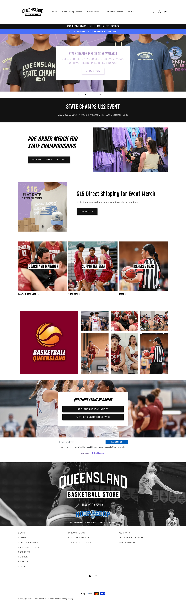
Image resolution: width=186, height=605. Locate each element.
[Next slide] (100, 95)
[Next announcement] (167, 31)
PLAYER (22, 537)
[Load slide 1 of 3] (85, 95)
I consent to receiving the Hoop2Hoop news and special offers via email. (94, 447)
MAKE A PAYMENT (127, 542)
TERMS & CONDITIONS (79, 542)
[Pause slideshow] (107, 95)
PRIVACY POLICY (76, 533)
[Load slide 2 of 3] (90, 95)
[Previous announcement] (19, 31)
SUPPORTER (74, 294)
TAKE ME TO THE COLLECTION (49, 159)
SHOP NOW (87, 211)
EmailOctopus (99, 453)
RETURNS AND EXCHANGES (93, 409)
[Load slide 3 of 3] (94, 95)
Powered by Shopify (65, 599)
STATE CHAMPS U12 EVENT (93, 106)
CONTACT (23, 566)
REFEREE (122, 294)
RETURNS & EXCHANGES (131, 537)
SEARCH (22, 533)
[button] (56, 12)
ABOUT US (23, 561)
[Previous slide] (79, 95)
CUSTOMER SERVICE (78, 537)
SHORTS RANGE (93, 69)
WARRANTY (124, 533)
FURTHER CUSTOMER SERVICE (93, 417)
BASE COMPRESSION (28, 547)
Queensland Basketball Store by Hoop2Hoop (41, 599)
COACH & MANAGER (27, 294)
